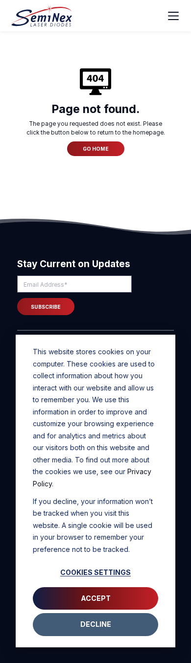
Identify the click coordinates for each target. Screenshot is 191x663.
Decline (95, 624)
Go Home (96, 149)
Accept (96, 598)
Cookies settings (95, 572)
